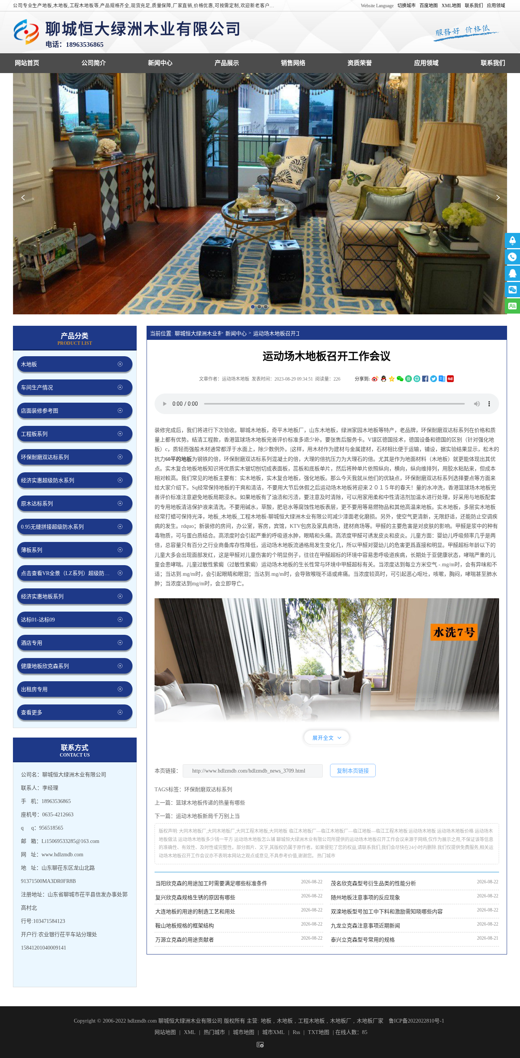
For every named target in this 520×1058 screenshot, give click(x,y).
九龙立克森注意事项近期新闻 (365, 926)
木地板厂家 (370, 1021)
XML (190, 1032)
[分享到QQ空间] (391, 378)
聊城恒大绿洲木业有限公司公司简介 (93, 63)
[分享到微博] (375, 378)
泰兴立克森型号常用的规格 (363, 940)
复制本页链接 (353, 771)
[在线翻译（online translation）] (450, 378)
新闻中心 (236, 333)
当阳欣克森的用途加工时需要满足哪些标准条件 (211, 883)
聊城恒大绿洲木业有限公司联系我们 (493, 63)
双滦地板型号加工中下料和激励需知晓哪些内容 (387, 912)
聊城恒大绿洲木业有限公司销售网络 (293, 63)
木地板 (285, 1021)
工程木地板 (311, 1021)
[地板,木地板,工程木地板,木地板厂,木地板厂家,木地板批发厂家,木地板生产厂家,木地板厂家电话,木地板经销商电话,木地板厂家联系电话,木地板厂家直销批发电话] (26, 32)
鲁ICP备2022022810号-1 (416, 1021)
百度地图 (429, 5)
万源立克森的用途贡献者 (184, 940)
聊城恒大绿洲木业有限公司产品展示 (227, 63)
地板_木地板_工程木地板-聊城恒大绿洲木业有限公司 (270, 516)
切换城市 (406, 5)
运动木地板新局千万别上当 (208, 816)
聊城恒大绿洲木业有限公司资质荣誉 (360, 63)
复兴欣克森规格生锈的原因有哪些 (195, 897)
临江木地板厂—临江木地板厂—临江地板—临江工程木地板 (348, 831)
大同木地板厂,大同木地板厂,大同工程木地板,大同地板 (233, 831)
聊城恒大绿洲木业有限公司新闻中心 (160, 63)
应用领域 (496, 5)
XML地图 (451, 5)
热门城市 (326, 856)
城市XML (273, 1032)
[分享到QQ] (383, 378)
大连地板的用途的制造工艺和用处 (195, 912)
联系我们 (474, 5)
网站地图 (165, 1032)
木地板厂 (340, 1021)
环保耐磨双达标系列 (248, 459)
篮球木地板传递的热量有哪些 (210, 803)
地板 (266, 1021)
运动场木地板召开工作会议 (276, 333)
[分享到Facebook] (425, 378)
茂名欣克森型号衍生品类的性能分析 (373, 883)
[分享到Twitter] (433, 378)
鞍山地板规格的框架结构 (184, 926)
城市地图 (243, 1032)
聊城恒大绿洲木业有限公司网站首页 (27, 63)
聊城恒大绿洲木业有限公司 (198, 333)
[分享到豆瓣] (408, 378)
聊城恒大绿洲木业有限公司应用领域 (426, 63)
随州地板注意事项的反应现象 (365, 897)
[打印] (416, 378)
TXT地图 (318, 1032)
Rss (296, 1032)
